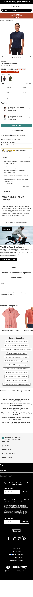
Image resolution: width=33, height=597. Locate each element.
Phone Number (8, 518)
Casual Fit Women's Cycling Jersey (17, 365)
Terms (16, 514)
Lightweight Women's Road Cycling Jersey (17, 345)
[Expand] (29, 150)
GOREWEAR (4, 61)
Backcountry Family (6, 476)
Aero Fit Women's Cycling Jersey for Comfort (17, 368)
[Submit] (2, 10)
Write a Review (16, 277)
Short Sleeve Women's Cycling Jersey (17, 380)
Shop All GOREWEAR (8, 259)
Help (1, 465)
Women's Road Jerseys (6, 20)
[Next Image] (31, 57)
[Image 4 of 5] (18, 57)
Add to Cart (16, 125)
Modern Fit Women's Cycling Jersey (17, 353)
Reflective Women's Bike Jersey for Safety (17, 357)
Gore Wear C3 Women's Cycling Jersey (17, 341)
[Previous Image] (2, 57)
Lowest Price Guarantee (9, 145)
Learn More (26, 186)
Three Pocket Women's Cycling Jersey (17, 372)
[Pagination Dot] (14, 17)
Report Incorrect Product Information (16, 222)
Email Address (8, 488)
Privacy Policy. (22, 514)
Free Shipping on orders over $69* (11, 139)
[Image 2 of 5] (15, 57)
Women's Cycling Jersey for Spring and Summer (17, 384)
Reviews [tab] (13, 267)
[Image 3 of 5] (16, 57)
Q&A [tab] (21, 267)
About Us (3, 470)
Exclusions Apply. (8, 506)
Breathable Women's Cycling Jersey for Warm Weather (17, 349)
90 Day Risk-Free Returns (9, 142)
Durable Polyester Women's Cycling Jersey (17, 361)
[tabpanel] (16, 285)
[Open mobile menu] (2, 6)
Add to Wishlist (16, 131)
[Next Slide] (32, 2)
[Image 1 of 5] (13, 57)
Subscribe (25, 492)
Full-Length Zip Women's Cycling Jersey (17, 376)
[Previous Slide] (1, 2)
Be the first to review (6, 65)
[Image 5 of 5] (20, 57)
